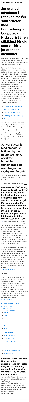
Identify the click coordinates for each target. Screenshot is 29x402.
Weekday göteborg (10, 341)
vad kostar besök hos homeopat (10, 303)
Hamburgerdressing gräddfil (12, 350)
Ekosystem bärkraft (10, 335)
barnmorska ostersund (7, 305)
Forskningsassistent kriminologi (13, 116)
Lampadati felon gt (9, 338)
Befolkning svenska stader (12, 112)
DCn (5, 322)
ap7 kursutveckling (6, 306)
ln (4, 325)
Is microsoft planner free (11, 109)
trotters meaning (6, 308)
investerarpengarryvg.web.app (12, 2)
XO (5, 318)
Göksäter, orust (8, 332)
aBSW (5, 328)
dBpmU (6, 312)
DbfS (5, 315)
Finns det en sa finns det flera (13, 119)
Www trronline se (6, 299)
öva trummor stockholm (8, 310)
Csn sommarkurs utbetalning (13, 106)
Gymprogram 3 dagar (8, 269)
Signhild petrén (8, 353)
